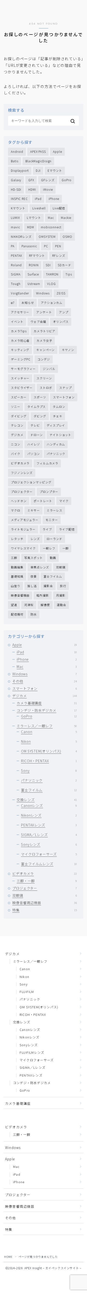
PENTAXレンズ (49, 824)
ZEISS (61, 293)
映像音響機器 (20, 595)
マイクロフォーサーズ (49, 854)
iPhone (54, 199)
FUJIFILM (27, 991)
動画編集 (17, 567)
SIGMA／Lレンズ (49, 834)
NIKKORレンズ (21, 236)
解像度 (45, 605)
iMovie (48, 189)
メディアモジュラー (24, 520)
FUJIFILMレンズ (32, 1052)
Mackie (66, 217)
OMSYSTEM (47, 236)
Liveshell (39, 208)
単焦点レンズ (39, 567)
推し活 (32, 586)
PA (12, 246)
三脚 (14, 558)
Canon (49, 731)
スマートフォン (64, 397)
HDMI (32, 189)
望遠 (14, 605)
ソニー (15, 406)
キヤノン (68, 350)
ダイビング (19, 416)
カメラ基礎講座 (47, 703)
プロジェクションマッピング (31, 482)
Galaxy (16, 180)
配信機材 (17, 614)
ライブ (47, 529)
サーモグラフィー (23, 369)
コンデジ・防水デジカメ (47, 710)
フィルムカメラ (47, 463)
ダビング (40, 416)
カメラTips (19, 331)
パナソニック (56, 454)
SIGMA (16, 274)
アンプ (63, 312)
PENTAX (16, 255)
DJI (38, 170)
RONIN (34, 265)
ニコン (15, 444)
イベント (17, 321)
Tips (68, 274)
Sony (49, 770)
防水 (33, 614)
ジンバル (49, 369)
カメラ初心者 (20, 340)
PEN (58, 246)
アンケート (44, 312)
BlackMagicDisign (38, 161)
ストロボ (46, 387)
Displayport (20, 170)
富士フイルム (53, 576)
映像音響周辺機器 (44, 902)
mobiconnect (51, 227)
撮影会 (48, 586)
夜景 (33, 576)
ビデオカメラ (20, 463)
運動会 (61, 605)
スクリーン (44, 378)
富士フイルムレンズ (49, 863)
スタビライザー (22, 387)
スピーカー (19, 397)
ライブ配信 (67, 529)
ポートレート (43, 501)
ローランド (54, 539)
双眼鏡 (60, 567)
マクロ (15, 510)
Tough (16, 284)
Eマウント (55, 170)
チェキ (57, 416)
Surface (33, 274)
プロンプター (49, 491)
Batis (14, 161)
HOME (8, 1257)
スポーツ (40, 397)
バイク (15, 454)
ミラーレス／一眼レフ (47, 725)
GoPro (67, 180)
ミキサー (33, 510)
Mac (51, 217)
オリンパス (61, 321)
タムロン (59, 406)
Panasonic (29, 246)
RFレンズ (58, 255)
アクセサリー (20, 312)
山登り (15, 586)
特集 (44, 910)
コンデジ (43, 359)
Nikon (49, 741)
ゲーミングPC (20, 359)
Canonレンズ (49, 805)
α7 (12, 302)
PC (46, 246)
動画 (53, 558)
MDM (30, 227)
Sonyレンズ (49, 844)
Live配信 (59, 208)
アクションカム (51, 302)
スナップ (65, 387)
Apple (57, 151)
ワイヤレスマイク (23, 548)
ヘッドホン (19, 501)
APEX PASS (38, 151)
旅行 (63, 586)
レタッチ (17, 539)
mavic (15, 227)
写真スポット (33, 558)
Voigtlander (20, 293)
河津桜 (29, 605)
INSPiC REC (19, 199)
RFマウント (37, 255)
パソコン (33, 454)
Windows (43, 293)
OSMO (67, 236)
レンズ (35, 539)
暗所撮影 (42, 595)
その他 (44, 681)
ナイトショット (60, 435)
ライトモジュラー (23, 529)
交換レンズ (47, 799)
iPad (38, 199)
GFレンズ (48, 180)
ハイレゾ (33, 444)
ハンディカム (56, 444)
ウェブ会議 (38, 321)
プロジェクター (22, 491)
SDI (48, 265)
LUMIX (15, 217)
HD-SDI (16, 189)
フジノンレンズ (22, 473)
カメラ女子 (44, 340)
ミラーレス (54, 510)
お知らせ (28, 302)
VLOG (51, 284)
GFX (31, 180)
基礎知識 (17, 576)
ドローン (36, 435)
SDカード (64, 265)
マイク (64, 501)
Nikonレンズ (49, 815)
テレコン (17, 425)
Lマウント (34, 217)
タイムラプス (36, 406)
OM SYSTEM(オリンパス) (49, 751)
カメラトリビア (44, 331)
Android (17, 151)
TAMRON (52, 274)
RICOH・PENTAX (49, 760)
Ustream (34, 284)
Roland (16, 265)
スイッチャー (20, 378)
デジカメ (17, 435)
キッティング (20, 350)
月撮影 (60, 595)
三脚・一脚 (47, 880)
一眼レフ (49, 548)
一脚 (65, 548)
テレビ (35, 425)
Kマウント (18, 208)
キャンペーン (45, 350)
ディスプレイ (56, 425)
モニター (51, 520)
